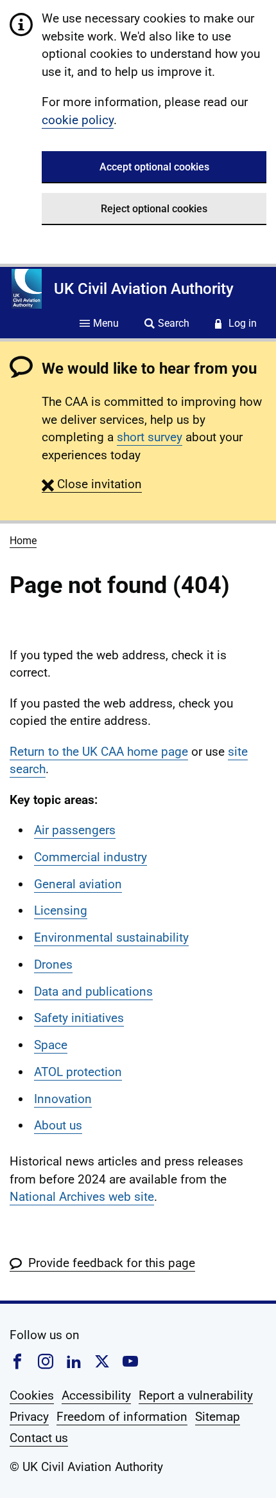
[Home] (27, 289)
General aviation (78, 884)
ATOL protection (78, 1071)
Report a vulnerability (196, 1395)
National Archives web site (82, 1196)
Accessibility (96, 1395)
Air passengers (75, 830)
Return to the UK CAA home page (99, 751)
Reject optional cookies (154, 209)
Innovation (63, 1099)
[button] (92, 484)
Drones (53, 964)
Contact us (39, 1437)
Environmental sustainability (111, 937)
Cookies (32, 1395)
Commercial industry (90, 857)
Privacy (29, 1416)
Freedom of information (121, 1416)
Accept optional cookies (154, 167)
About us (58, 1125)
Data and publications (93, 991)
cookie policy (78, 120)
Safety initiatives (79, 1017)
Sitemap (217, 1416)
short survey (149, 437)
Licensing (60, 910)
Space (50, 1044)
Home (23, 540)
